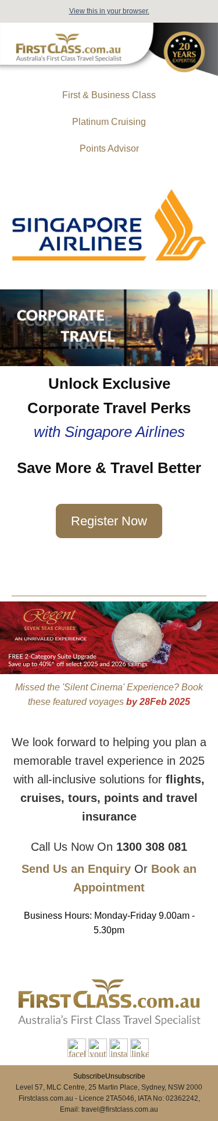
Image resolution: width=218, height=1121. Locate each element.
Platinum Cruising (109, 122)
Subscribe (89, 1076)
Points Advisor (109, 148)
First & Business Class (109, 95)
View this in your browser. (109, 11)
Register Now (109, 521)
